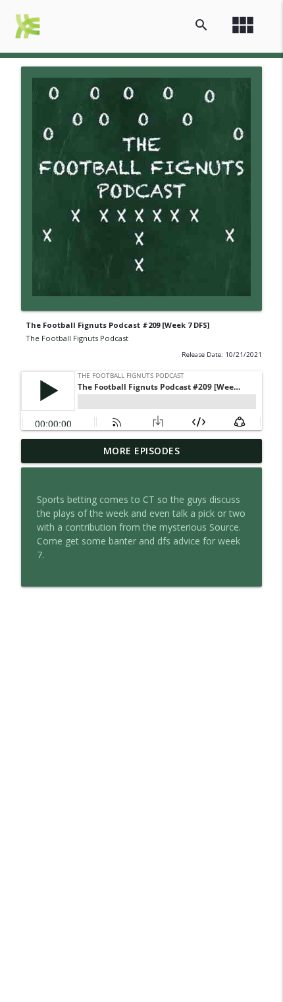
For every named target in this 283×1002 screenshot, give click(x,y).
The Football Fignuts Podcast (77, 338)
